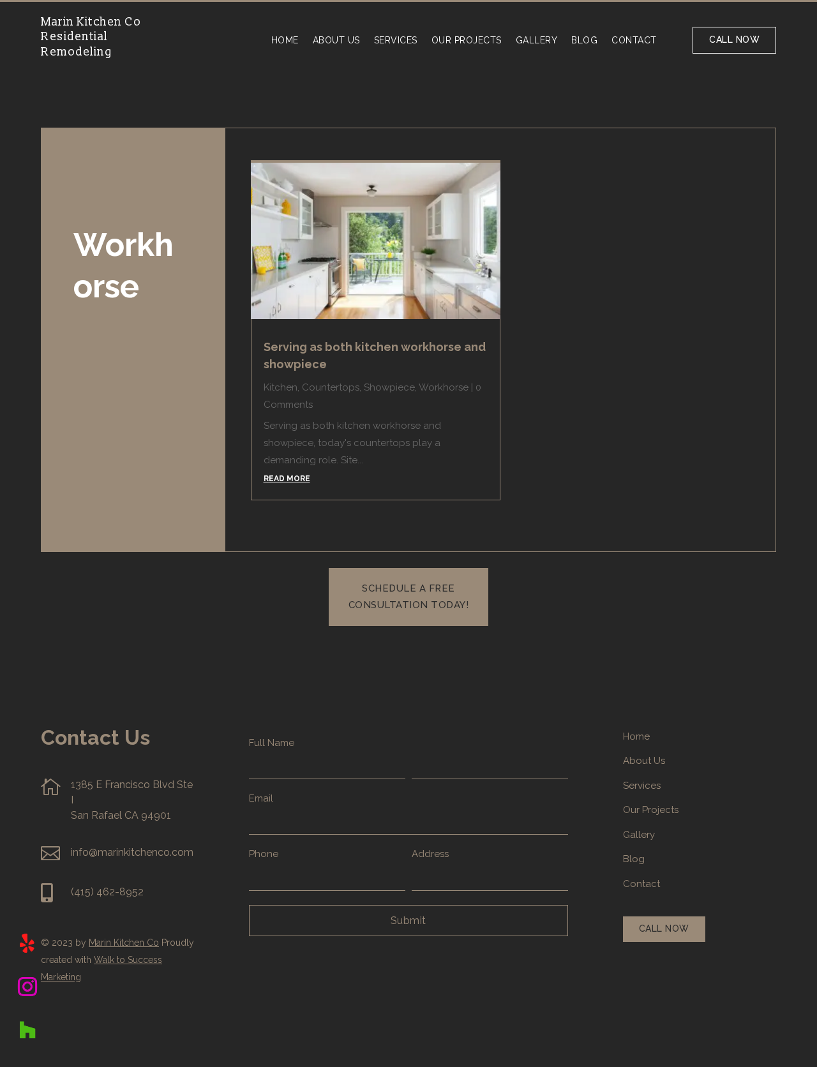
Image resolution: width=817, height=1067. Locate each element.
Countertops (330, 387)
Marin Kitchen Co (124, 942)
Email (261, 798)
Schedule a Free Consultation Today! (409, 597)
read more (287, 478)
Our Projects (466, 40)
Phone (263, 854)
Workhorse (443, 387)
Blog (584, 40)
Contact (634, 40)
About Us (336, 40)
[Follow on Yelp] (27, 943)
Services (395, 40)
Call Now (734, 39)
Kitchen (280, 387)
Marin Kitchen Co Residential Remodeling (91, 37)
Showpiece (389, 387)
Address (430, 854)
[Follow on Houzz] (27, 1030)
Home (285, 40)
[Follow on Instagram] (27, 986)
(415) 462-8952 (107, 892)
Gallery (537, 40)
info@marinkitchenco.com (132, 852)
